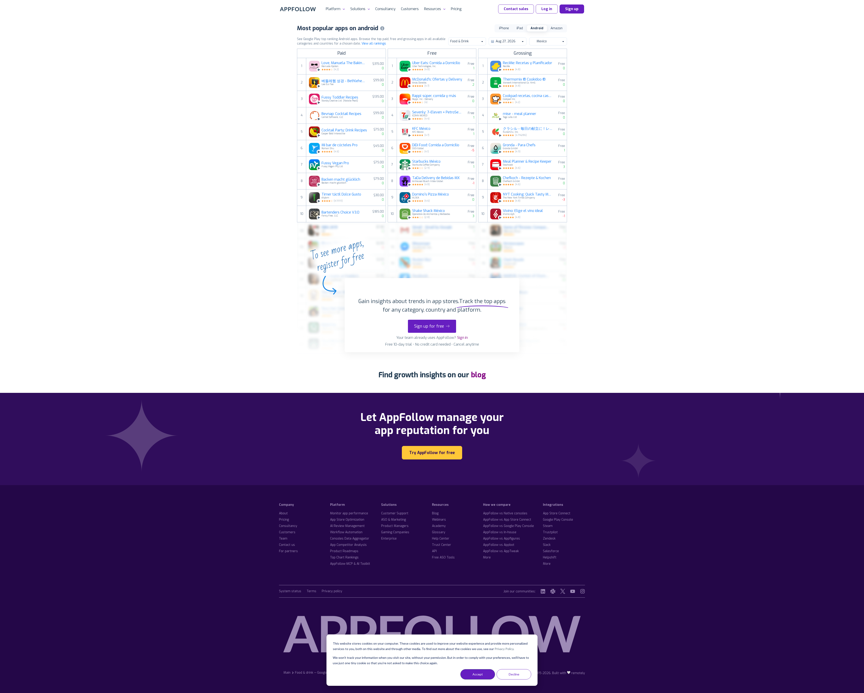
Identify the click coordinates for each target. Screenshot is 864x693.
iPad (520, 28)
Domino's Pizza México (430, 194)
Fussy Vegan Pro (335, 163)
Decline (514, 674)
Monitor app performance (349, 513)
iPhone (504, 28)
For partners (288, 551)
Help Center (440, 538)
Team (283, 538)
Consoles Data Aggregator (349, 538)
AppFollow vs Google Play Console (508, 526)
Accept (477, 674)
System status (290, 591)
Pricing (456, 9)
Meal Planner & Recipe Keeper (527, 162)
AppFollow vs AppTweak (501, 551)
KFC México (421, 129)
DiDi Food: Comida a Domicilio (435, 145)
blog (478, 375)
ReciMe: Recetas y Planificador (527, 63)
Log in (546, 9)
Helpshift (549, 557)
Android (537, 28)
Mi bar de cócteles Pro (340, 145)
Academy (439, 526)
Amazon (556, 28)
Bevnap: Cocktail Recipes (341, 114)
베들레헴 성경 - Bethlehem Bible (345, 81)
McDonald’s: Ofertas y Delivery (437, 79)
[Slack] (552, 591)
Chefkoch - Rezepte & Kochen (527, 178)
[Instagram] (582, 591)
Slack (547, 545)
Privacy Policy (504, 649)
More (487, 557)
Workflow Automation (346, 532)
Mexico (542, 41)
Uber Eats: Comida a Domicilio (436, 63)
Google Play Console (558, 520)
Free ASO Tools (443, 557)
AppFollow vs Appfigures (501, 538)
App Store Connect (556, 513)
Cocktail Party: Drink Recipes (344, 130)
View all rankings (374, 43)
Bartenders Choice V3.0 (340, 212)
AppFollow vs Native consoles (505, 513)
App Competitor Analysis (348, 545)
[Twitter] (562, 591)
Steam (548, 526)
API (434, 551)
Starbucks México (426, 162)
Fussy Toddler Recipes (340, 97)
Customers (410, 9)
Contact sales (516, 9)
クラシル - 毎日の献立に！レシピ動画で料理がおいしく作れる (528, 129)
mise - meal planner (519, 114)
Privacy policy (332, 591)
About (283, 513)
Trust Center (441, 545)
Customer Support (394, 513)
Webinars (439, 520)
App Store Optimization (347, 520)
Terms (311, 591)
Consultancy (385, 9)
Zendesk (549, 538)
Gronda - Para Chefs (519, 145)
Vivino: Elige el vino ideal (523, 211)
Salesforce (551, 551)
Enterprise (389, 538)
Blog (435, 513)
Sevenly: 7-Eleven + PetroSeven (437, 112)
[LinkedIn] (542, 591)
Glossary (438, 532)
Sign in (462, 337)
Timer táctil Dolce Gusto (341, 194)
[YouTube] (572, 591)
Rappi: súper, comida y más (434, 96)
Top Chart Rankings (344, 557)
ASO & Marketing (393, 520)
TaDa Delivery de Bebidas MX (436, 178)
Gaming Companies (395, 532)
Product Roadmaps (344, 551)
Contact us (287, 545)
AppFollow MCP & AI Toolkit (350, 564)
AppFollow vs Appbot (498, 545)
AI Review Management (347, 526)
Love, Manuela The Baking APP (344, 63)
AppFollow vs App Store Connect (507, 520)
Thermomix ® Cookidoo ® (524, 79)
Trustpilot (550, 532)
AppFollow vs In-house (499, 532)
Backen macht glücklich (341, 180)
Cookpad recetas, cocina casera (528, 96)
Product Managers (395, 526)
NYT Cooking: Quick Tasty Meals (528, 194)
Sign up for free (429, 326)
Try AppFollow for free (432, 452)
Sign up (571, 9)
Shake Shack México (428, 211)
